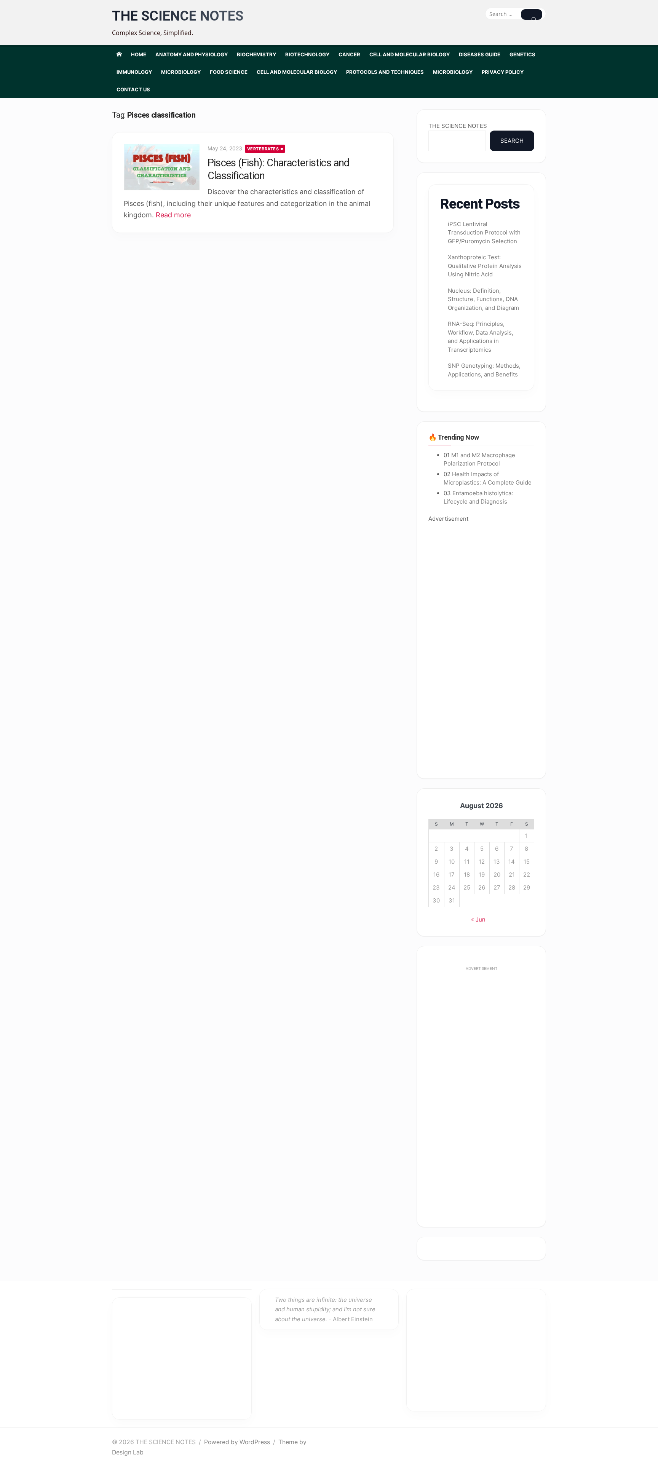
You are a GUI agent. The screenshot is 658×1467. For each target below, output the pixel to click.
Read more (173, 215)
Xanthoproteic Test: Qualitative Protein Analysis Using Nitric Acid (485, 266)
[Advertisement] (481, 645)
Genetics (522, 54)
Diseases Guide (479, 54)
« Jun (478, 919)
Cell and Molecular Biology (409, 54)
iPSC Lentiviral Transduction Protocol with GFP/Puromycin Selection (484, 232)
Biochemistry (256, 54)
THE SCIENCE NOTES (177, 16)
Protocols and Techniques (385, 72)
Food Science (229, 72)
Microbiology (181, 72)
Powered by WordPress (237, 1442)
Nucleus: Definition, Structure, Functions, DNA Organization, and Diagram (483, 299)
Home (138, 54)
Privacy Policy (503, 72)
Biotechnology (307, 54)
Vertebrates (263, 148)
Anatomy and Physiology (191, 54)
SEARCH (512, 140)
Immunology (134, 72)
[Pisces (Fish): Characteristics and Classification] (162, 167)
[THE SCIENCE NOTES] (119, 54)
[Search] (531, 14)
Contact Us (133, 89)
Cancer (349, 54)
